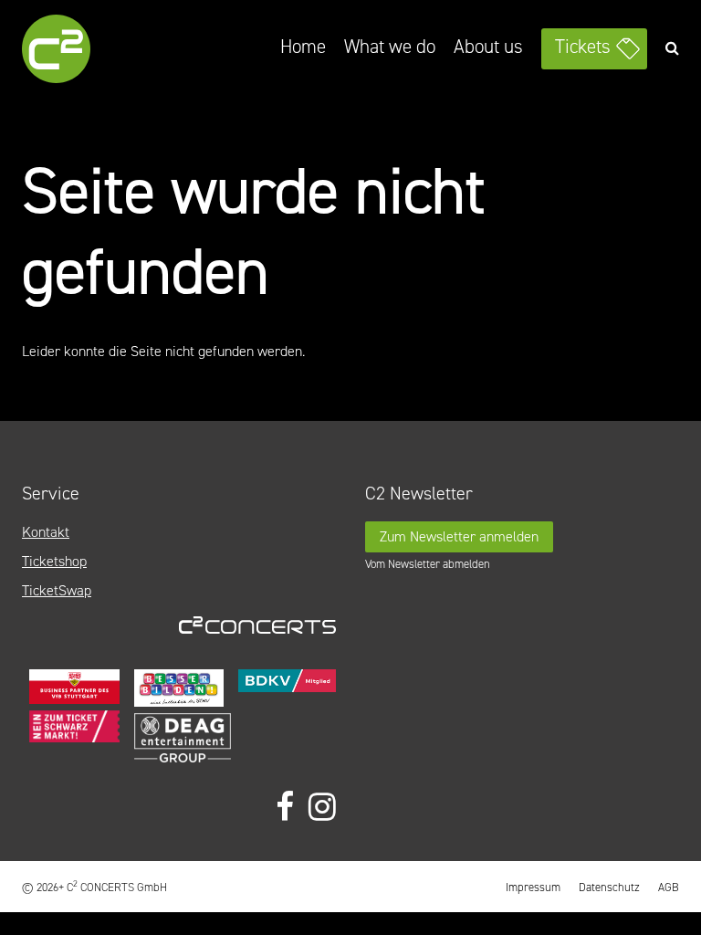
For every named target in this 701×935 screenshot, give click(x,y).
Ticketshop (54, 561)
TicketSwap (56, 590)
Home (303, 46)
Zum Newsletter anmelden (459, 536)
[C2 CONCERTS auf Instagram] (322, 807)
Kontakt (45, 531)
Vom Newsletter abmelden (427, 564)
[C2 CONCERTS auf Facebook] (285, 807)
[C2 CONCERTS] (104, 52)
